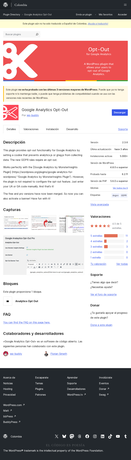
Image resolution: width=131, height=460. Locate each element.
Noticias (8, 383)
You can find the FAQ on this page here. (26, 322)
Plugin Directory (11, 14)
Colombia (16, 436)
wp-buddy (33, 115)
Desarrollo (72, 129)
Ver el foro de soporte (103, 294)
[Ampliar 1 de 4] (24, 219)
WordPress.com (14, 405)
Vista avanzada (99, 204)
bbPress (9, 416)
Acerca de (9, 377)
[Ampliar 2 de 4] (52, 219)
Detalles (11, 129)
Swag (104, 394)
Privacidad (9, 394)
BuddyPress (12, 422)
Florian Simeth (58, 353)
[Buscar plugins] (37, 34)
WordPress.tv (76, 394)
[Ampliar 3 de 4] (79, 219)
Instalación (52, 129)
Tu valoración (98, 263)
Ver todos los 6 (120, 188)
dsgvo (115, 195)
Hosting (7, 388)
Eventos (104, 383)
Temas (39, 383)
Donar (104, 388)
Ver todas (122, 263)
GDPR (124, 195)
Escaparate (41, 377)
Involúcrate (105, 377)
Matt (7, 410)
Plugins (39, 388)
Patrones (40, 394)
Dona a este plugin (101, 325)
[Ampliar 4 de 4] (79, 239)
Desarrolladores (76, 388)
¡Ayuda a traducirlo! (98, 23)
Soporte (123, 129)
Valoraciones (31, 129)
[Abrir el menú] (126, 5)
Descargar (120, 112)
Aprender (72, 377)
